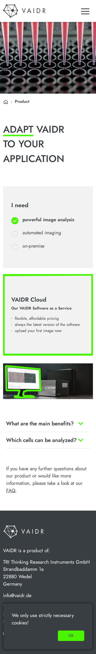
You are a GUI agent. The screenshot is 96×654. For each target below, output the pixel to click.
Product (22, 101)
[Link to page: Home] (5, 101)
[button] (85, 11)
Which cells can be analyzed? (41, 440)
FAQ (10, 490)
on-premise (33, 245)
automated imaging (42, 232)
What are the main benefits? (40, 423)
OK (71, 635)
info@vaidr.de (17, 595)
